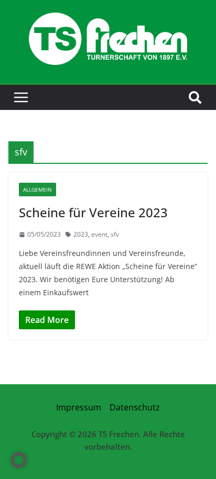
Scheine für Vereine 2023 (93, 212)
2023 (80, 234)
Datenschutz (135, 407)
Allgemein (37, 189)
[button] (19, 460)
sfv (115, 234)
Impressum (78, 407)
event (99, 234)
